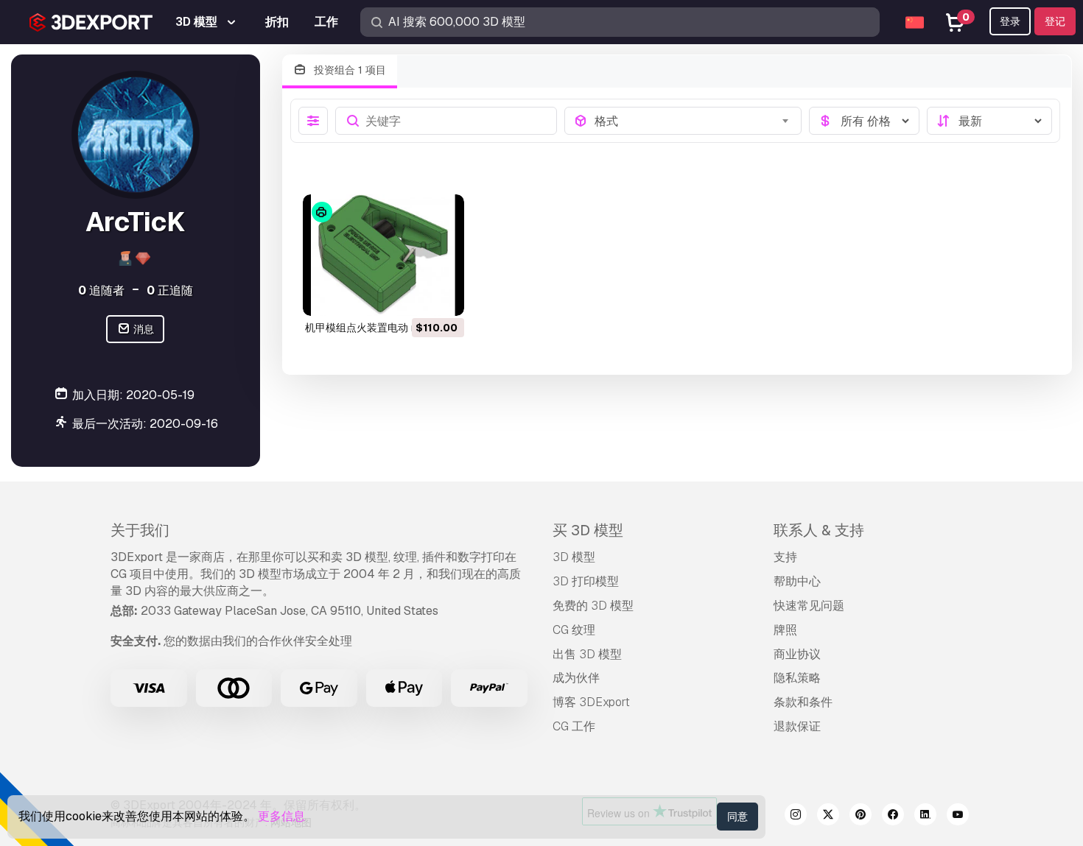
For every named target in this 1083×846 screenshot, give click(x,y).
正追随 (170, 290)
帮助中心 (797, 581)
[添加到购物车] (412, 295)
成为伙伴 (576, 677)
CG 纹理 (574, 630)
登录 (1010, 21)
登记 (1055, 21)
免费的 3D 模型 (593, 605)
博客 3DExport (591, 702)
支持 (785, 557)
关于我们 (140, 530)
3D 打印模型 (586, 581)
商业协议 (797, 654)
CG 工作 (574, 726)
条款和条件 (803, 702)
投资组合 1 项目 (348, 70)
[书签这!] (443, 295)
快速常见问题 (809, 605)
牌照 (785, 630)
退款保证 (797, 726)
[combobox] (693, 120)
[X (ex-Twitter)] (828, 816)
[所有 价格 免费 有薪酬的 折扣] (864, 121)
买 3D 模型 (588, 530)
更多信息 (281, 816)
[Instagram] (795, 816)
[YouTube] (957, 816)
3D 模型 (574, 557)
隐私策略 (797, 677)
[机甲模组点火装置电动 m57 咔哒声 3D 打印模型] (383, 254)
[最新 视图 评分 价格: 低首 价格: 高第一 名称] (989, 121)
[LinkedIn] (925, 816)
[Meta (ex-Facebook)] (893, 816)
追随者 (101, 290)
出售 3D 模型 (587, 654)
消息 (142, 329)
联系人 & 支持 (819, 530)
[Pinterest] (860, 816)
